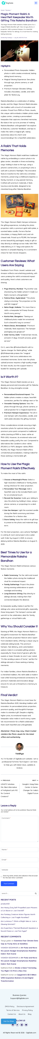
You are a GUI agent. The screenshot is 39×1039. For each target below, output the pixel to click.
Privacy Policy (27, 1010)
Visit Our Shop (8, 1021)
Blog (29, 1014)
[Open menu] (35, 2)
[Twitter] (17, 1024)
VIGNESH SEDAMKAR (9, 948)
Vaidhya (9, 37)
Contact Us (12, 1014)
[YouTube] (26, 1024)
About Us (21, 1014)
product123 (5, 904)
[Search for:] (19, 893)
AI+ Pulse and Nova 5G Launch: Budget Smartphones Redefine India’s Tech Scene (19, 951)
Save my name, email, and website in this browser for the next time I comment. (20, 877)
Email (4, 860)
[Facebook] (13, 1024)
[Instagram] (21, 1024)
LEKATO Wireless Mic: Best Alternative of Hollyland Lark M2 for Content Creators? (9, 788)
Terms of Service (13, 1010)
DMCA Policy (9, 1006)
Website (5, 870)
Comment (6, 818)
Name (5, 849)
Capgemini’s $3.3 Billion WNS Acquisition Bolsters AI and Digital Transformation (18, 978)
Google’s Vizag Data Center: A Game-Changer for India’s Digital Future (30, 787)
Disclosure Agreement (25, 1006)
